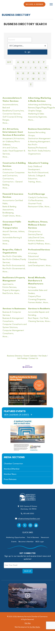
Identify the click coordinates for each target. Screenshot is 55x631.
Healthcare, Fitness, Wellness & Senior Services (38, 224)
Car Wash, (44, 318)
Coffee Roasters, (35, 200)
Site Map (28, 623)
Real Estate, (8, 293)
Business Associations (39, 129)
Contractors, (8, 178)
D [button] (34, 62)
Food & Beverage (36, 194)
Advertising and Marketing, (40, 104)
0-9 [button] (9, 62)
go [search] (29, 52)
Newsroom (45, 537)
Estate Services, (10, 287)
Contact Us (33, 358)
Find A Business (33, 537)
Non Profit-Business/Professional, (37, 146)
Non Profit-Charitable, (12, 256)
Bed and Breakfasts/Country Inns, (13, 109)
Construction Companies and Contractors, (13, 174)
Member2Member (12, 469)
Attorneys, (32, 253)
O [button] (23, 73)
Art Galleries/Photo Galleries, (11, 143)
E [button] (39, 62)
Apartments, (8, 284)
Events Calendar (30, 356)
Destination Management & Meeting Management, (39, 140)
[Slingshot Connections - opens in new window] (27, 404)
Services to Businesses (14, 308)
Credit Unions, (9, 215)
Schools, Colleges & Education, (36, 177)
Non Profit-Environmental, (14, 265)
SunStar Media (35, 627)
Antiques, (32, 287)
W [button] (33, 79)
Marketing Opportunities (15, 537)
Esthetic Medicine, (36, 240)
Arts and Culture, (10, 147)
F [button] (44, 62)
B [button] (23, 62)
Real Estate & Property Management (14, 279)
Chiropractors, (34, 231)
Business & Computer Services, (12, 313)
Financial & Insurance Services (13, 195)
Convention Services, (12, 113)
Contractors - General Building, (13, 183)
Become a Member (34, 4)
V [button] (28, 79)
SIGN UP (27, 571)
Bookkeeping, (8, 212)
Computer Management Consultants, (13, 332)
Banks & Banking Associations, (9, 208)
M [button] (46, 68)
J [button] (30, 68)
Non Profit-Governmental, (14, 268)
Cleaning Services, (36, 321)
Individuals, (32, 262)
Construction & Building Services (14, 164)
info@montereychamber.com (29, 518)
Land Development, (36, 265)
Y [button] (44, 79)
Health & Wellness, (36, 243)
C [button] (28, 62)
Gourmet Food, (35, 203)
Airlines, (21, 231)
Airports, (6, 234)
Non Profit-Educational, (38, 172)
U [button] (22, 79)
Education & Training (38, 163)
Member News (10, 474)
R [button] (39, 73)
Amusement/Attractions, (14, 138)
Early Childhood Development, (35, 168)
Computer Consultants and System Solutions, (15, 325)
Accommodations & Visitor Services (12, 99)
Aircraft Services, (10, 231)
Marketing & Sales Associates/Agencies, (37, 115)
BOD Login (40, 541)
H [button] (21, 68)
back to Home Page (9, 4)
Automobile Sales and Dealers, (37, 291)
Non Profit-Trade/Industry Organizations (39, 152)
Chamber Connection (13, 463)
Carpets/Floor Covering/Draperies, (37, 298)
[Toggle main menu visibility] (51, 4)
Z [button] (31, 84)
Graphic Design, (35, 110)
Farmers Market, (35, 302)
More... (6, 123)
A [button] (18, 62)
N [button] (18, 73)
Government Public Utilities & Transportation (12, 224)
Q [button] (34, 73)
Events (13, 541)
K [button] (35, 68)
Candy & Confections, (38, 197)
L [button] (40, 68)
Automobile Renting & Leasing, (12, 239)
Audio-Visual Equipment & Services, (14, 152)
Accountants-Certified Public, (13, 202)
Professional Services (39, 249)
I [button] (25, 68)
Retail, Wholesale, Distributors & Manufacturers (37, 280)
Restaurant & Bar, (36, 206)
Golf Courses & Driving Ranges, (12, 118)
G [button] (15, 68)
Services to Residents (39, 308)
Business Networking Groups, (36, 134)
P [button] (28, 73)
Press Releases (10, 479)
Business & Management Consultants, (13, 319)
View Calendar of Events (16, 414)
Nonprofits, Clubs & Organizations (12, 251)
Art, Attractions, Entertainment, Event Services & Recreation (14, 132)
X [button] (39, 79)
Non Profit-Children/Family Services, (14, 261)
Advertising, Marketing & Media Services (39, 99)
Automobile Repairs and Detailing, (38, 313)
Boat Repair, (33, 318)
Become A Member (26, 541)
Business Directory (14, 356)
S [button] (44, 73)
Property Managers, (11, 290)
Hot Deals (43, 356)
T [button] (17, 79)
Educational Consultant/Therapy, (37, 257)
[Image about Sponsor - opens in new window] (27, 450)
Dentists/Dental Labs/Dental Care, (36, 236)
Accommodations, (10, 104)
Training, (31, 181)
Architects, (7, 169)
